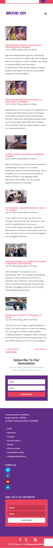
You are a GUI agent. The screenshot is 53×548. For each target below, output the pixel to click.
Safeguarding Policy (16, 456)
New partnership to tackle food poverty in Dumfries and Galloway (25, 262)
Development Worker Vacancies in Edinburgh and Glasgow (23, 46)
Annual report (13, 440)
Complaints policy (15, 452)
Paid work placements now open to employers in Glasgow (23, 100)
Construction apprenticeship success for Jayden (25, 208)
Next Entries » (42, 349)
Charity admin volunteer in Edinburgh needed (24, 155)
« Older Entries (12, 349)
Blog (20, 49)
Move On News (30, 49)
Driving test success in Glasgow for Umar (23, 316)
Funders (11, 436)
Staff (9, 428)
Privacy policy (13, 448)
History (10, 444)
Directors (11, 432)
